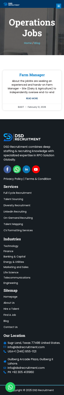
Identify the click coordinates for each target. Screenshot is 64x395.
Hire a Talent (11, 309)
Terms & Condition (38, 179)
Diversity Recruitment (17, 205)
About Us (9, 303)
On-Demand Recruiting (18, 218)
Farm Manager (32, 74)
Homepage (10, 296)
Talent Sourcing (13, 199)
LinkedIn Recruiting (15, 211)
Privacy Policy (13, 179)
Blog (6, 321)
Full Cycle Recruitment (18, 193)
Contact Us (11, 327)
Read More (32, 98)
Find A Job (10, 315)
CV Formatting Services (18, 230)
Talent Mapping (13, 224)
